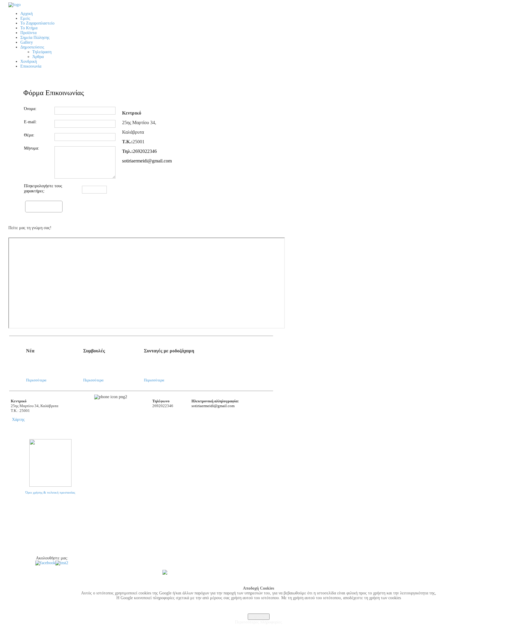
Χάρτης (18, 419)
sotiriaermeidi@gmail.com (147, 160)
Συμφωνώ (258, 616)
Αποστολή (43, 206)
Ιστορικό (14, 508)
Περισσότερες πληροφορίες (258, 622)
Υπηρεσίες (16, 515)
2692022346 (145, 151)
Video (12, 544)
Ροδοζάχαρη (17, 530)
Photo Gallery (18, 537)
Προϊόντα (15, 523)
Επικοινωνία (17, 551)
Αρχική (13, 501)
